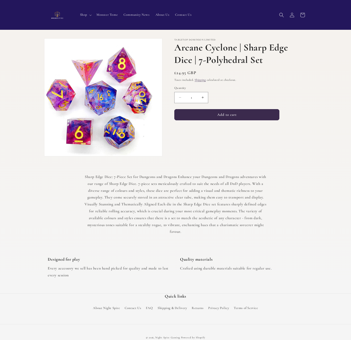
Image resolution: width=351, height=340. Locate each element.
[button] (85, 15)
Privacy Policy (218, 308)
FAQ (149, 308)
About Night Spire (106, 308)
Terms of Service (246, 308)
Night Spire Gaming (167, 337)
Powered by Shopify (193, 337)
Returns (197, 308)
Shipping (200, 79)
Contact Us (133, 308)
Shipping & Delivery (172, 308)
